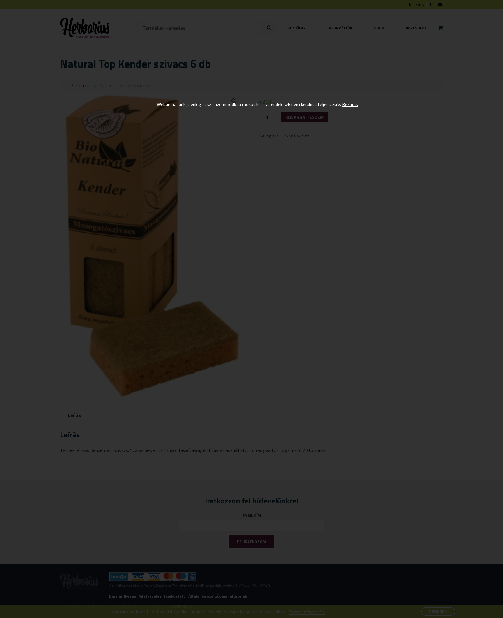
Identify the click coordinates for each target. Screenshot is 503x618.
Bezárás (350, 104)
